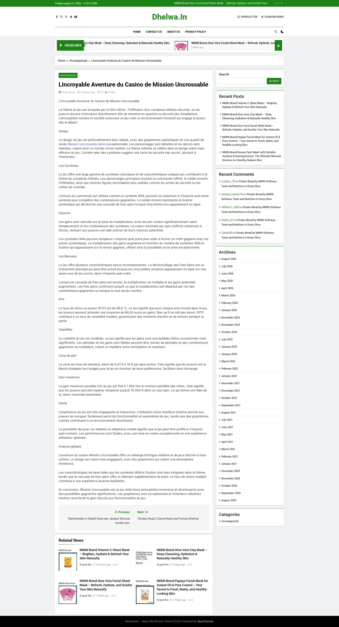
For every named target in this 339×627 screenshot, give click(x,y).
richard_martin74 (232, 194)
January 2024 (229, 354)
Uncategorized (68, 75)
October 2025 (229, 332)
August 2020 (228, 500)
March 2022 (228, 361)
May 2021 (227, 434)
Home (137, 31)
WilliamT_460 (230, 207)
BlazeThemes (205, 621)
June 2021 (227, 427)
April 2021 (227, 441)
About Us (173, 31)
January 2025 (229, 346)
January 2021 (229, 463)
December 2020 (230, 471)
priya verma (68, 92)
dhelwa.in (169, 17)
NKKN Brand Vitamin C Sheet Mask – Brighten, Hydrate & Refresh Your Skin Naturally (104, 554)
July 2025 (227, 339)
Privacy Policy (195, 31)
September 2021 (230, 405)
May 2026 (227, 280)
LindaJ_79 (227, 181)
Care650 (226, 232)
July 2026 (227, 266)
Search (224, 74)
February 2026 (229, 302)
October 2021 (229, 398)
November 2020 (230, 478)
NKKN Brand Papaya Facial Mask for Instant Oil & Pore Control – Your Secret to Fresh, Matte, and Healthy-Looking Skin (251, 141)
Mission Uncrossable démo (87, 144)
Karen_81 (227, 220)
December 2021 (230, 383)
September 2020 (230, 493)
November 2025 (230, 324)
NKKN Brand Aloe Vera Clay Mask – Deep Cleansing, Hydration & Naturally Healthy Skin (92, 43)
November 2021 (230, 390)
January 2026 (229, 310)
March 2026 (228, 295)
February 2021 (229, 456)
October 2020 (229, 485)
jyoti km (86, 564)
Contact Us (154, 31)
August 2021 (228, 412)
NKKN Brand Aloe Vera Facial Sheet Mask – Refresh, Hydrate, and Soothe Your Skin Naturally (220, 3)
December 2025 (230, 317)
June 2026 (227, 273)
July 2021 (227, 419)
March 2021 (228, 449)
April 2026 (227, 288)
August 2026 (228, 259)
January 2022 (229, 376)
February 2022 (229, 368)
